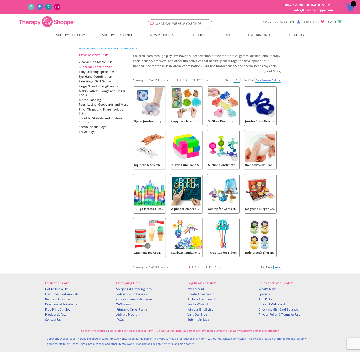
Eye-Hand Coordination (95, 77)
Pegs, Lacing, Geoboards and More (103, 104)
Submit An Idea (198, 320)
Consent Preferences (94, 331)
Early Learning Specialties (97, 72)
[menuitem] (70, 35)
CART (332, 21)
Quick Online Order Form (134, 299)
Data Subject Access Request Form (131, 331)
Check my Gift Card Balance (278, 309)
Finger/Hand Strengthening (98, 86)
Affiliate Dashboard (201, 299)
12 (198, 80)
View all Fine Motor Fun (95, 62)
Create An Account (201, 294)
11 (193, 80)
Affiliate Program (128, 314)
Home (82, 48)
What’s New (267, 289)
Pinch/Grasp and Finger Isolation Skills (102, 111)
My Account (196, 289)
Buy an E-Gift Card (272, 304)
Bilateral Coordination (95, 67)
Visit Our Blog (197, 314)
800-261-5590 (293, 5)
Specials (264, 294)
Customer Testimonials (61, 294)
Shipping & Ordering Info (134, 289)
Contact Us (53, 320)
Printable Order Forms (132, 309)
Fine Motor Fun (96, 48)
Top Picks (265, 299)
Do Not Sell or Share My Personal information (184, 331)
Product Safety (55, 314)
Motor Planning (90, 100)
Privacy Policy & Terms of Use (279, 314)
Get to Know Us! (56, 289)
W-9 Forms (124, 304)
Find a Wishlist (198, 304)
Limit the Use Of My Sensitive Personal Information (247, 331)
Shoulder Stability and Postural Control (101, 120)
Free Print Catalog (58, 309)
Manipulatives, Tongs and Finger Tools (102, 93)
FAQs (120, 320)
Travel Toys (87, 132)
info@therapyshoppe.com (313, 10)
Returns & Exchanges (131, 294)
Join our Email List (200, 309)
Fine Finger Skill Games (95, 81)
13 (202, 80)
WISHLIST (312, 21)
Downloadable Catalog (61, 304)
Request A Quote (57, 299)
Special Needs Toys (92, 127)
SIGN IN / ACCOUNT (279, 21)
